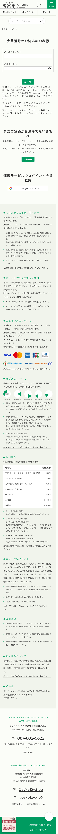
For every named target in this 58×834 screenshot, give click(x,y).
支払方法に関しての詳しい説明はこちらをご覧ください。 (27, 368)
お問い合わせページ (18, 113)
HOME (4, 29)
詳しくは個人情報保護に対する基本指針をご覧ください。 (27, 676)
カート (48, 12)
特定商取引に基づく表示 (40, 825)
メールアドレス (13, 51)
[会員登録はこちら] (9, 824)
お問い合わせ (10, 12)
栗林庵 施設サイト (34, 804)
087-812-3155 (31, 789)
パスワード (10, 64)
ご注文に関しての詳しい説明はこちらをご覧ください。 (26, 267)
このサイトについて (38, 830)
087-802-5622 (30, 738)
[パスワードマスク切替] (49, 68)
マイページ (29, 12)
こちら (34, 103)
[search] (41, 21)
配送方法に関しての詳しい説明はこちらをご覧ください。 (27, 447)
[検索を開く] (39, 3)
